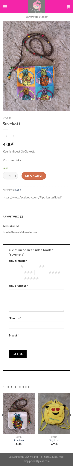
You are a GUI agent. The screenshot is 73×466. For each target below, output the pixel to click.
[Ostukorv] (68, 6)
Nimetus (15, 318)
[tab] (36, 216)
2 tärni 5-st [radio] (32, 266)
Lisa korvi (33, 175)
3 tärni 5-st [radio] (17, 272)
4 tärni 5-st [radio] (42, 272)
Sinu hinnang (18, 260)
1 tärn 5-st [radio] (13, 266)
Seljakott (54, 440)
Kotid (7, 118)
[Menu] (5, 6)
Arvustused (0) (13, 216)
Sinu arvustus (18, 285)
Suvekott (18, 440)
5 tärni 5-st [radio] (17, 278)
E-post (14, 335)
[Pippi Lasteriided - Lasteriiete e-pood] (36, 6)
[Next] (70, 422)
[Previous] (2, 422)
